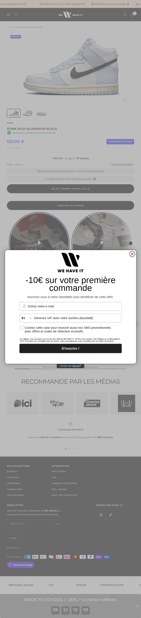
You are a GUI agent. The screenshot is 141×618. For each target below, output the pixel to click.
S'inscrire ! (70, 348)
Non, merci (70, 357)
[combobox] (26, 318)
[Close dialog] (132, 254)
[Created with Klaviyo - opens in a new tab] (70, 366)
